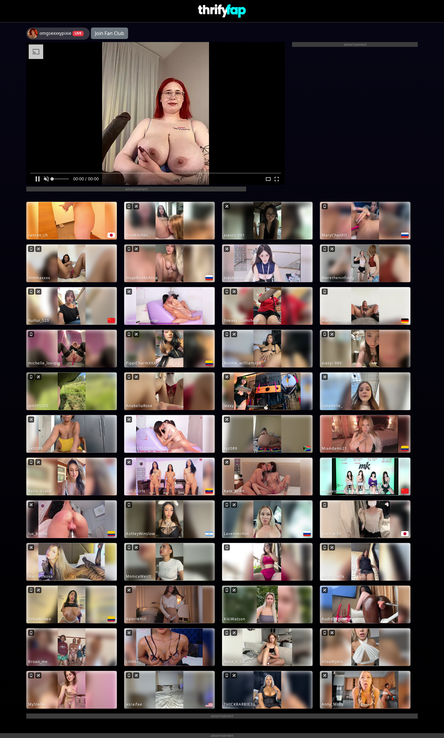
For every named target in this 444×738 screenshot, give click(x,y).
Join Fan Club (109, 33)
